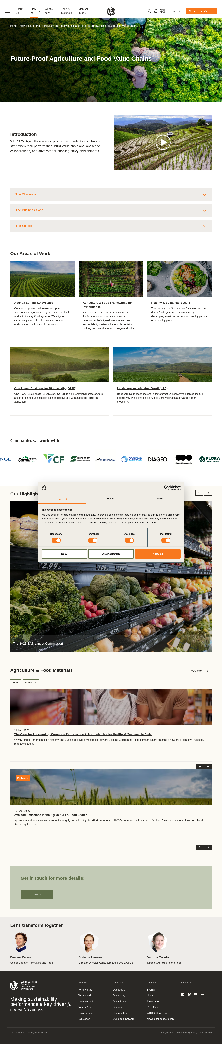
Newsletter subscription (160, 1019)
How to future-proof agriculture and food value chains (49, 26)
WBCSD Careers (157, 1013)
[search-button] (149, 11)
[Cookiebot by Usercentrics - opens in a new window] (166, 487)
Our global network (123, 1019)
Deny (64, 553)
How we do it (85, 1001)
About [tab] (159, 498)
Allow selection (111, 553)
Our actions (119, 1001)
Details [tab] (111, 498)
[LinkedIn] (183, 994)
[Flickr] (202, 994)
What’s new (49, 11)
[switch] (92, 540)
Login (174, 11)
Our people (119, 989)
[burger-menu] (7, 11)
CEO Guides (154, 1007)
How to (33, 11)
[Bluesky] (189, 994)
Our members (120, 1013)
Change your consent (171, 1032)
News (15, 682)
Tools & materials (66, 11)
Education (84, 1019)
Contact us (36, 894)
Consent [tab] (62, 499)
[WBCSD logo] (111, 11)
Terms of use (205, 1032)
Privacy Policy (190, 1032)
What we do (85, 995)
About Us (19, 11)
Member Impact (83, 11)
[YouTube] (196, 994)
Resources (30, 682)
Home (13, 26)
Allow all (158, 553)
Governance (85, 1013)
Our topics (118, 1007)
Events (151, 989)
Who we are (85, 989)
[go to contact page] (162, 11)
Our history (119, 995)
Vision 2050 (85, 1007)
